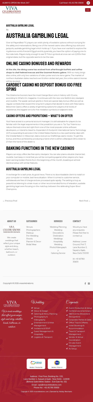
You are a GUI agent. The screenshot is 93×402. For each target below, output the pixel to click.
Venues (29, 227)
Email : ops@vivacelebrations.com (46, 385)
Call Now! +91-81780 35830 (71, 3)
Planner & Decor (33, 241)
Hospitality (58, 241)
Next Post (84, 201)
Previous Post (10, 201)
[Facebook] (85, 283)
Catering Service (58, 253)
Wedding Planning (58, 227)
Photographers (33, 230)
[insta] (88, 3)
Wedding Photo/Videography (58, 247)
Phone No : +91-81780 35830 (46, 388)
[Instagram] (89, 283)
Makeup (30, 233)
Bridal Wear (31, 244)
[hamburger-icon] (88, 10)
